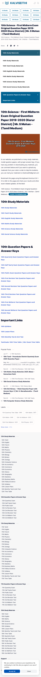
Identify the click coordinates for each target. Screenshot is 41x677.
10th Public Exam (7, 641)
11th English (5, 529)
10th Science (6, 621)
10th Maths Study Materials (13, 76)
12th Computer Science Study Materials (18, 401)
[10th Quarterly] (16, 354)
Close (29, 671)
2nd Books (15, 10)
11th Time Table (7, 578)
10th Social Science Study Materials (16, 87)
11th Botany (5, 544)
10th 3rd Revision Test (9, 648)
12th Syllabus (6, 484)
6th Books (15, 15)
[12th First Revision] (18, 369)
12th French (5, 445)
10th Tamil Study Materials (13, 66)
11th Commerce (7, 554)
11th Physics (6, 537)
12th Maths (5, 447)
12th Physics (6, 450)
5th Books (5, 15)
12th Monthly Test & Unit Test (11, 489)
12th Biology (5, 455)
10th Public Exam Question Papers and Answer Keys (20, 273)
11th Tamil (5, 527)
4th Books (36, 10)
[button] (34, 3)
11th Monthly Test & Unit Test (11, 576)
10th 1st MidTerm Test (9, 651)
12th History (5, 472)
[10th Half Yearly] (29, 379)
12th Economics (7, 469)
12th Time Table (7, 491)
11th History (5, 559)
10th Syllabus (6, 326)
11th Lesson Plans (7, 573)
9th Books (5, 19)
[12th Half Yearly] (29, 369)
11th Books (26, 19)
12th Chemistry (6, 452)
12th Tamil (5, 440)
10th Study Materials (11, 61)
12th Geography (7, 474)
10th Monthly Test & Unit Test (12, 337)
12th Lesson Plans (7, 486)
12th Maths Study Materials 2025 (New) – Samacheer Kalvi (18, 373)
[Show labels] (7, 427)
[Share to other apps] (18, 46)
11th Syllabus (6, 571)
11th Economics (7, 556)
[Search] (38, 3)
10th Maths (5, 619)
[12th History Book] (26, 386)
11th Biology (5, 542)
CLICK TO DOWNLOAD (18, 194)
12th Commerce (7, 467)
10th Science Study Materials (14, 82)
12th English (5, 442)
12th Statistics (6, 477)
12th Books (36, 19)
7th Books (26, 15)
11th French (5, 532)
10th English (5, 616)
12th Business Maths (8, 479)
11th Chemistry (6, 539)
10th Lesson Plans (7, 332)
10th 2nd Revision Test (9, 646)
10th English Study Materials (13, 71)
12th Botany (5, 457)
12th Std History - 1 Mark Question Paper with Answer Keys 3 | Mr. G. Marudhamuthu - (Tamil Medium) (20, 391)
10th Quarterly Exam (8, 636)
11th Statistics (6, 564)
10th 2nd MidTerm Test (9, 653)
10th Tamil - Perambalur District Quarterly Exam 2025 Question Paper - (21, 358)
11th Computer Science (9, 549)
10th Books (15, 19)
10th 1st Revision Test (9, 643)
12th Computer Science (9, 462)
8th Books (36, 15)
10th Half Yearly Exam (9, 638)
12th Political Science (8, 481)
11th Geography (7, 561)
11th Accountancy (7, 551)
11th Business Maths (8, 566)
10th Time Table (7, 633)
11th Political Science (8, 568)
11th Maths (5, 534)
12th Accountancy (7, 464)
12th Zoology (6, 459)
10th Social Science (8, 624)
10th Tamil (5, 614)
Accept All (12, 671)
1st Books (5, 10)
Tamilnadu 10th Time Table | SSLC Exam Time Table (20, 342)
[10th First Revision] (18, 379)
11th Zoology (6, 546)
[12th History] (16, 386)
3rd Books (26, 10)
